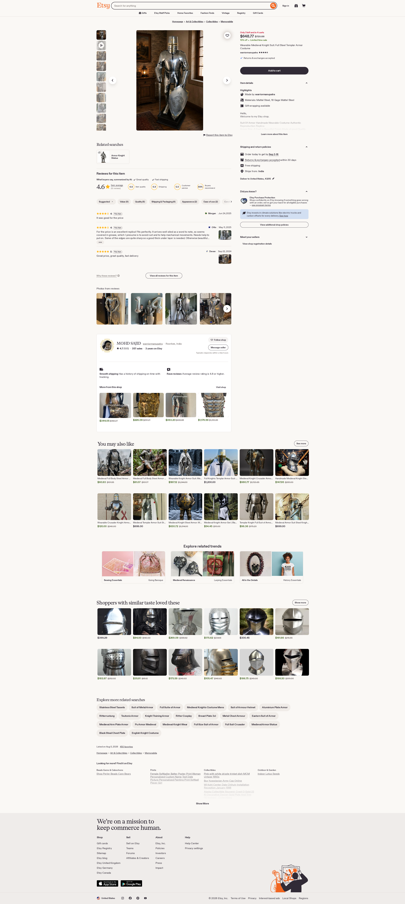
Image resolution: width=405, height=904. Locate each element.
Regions (303, 898)
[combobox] (190, 5)
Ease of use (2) (211, 201)
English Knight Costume (146, 734)
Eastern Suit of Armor (265, 717)
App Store (107, 883)
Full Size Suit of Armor (207, 725)
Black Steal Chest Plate (113, 734)
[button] (218, 347)
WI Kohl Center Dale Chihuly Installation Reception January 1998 (226, 786)
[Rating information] (118, 348)
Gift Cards (258, 13)
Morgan (212, 213)
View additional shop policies (274, 224)
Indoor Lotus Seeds (269, 773)
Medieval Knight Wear (176, 725)
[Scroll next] (231, 201)
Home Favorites (185, 13)
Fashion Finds (207, 13)
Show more (300, 602)
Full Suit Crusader (236, 725)
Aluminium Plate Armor (276, 708)
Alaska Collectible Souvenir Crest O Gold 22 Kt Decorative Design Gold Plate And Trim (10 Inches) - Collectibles (229, 794)
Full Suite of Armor (171, 708)
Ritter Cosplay (185, 717)
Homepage (177, 21)
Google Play (131, 883)
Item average (117, 185)
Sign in (285, 5)
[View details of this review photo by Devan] (225, 259)
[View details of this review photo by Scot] (112, 309)
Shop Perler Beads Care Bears (114, 773)
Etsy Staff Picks (162, 13)
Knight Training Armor (158, 717)
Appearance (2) (189, 201)
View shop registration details (257, 243)
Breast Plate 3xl (208, 717)
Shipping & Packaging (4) (163, 201)
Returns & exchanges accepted (262, 159)
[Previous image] (112, 80)
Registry (241, 13)
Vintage (226, 13)
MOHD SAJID (129, 343)
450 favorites (126, 746)
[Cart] (304, 5)
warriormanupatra (249, 52)
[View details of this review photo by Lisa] (147, 309)
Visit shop (221, 387)
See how (283, 215)
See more (301, 443)
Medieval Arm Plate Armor (115, 725)
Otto (214, 227)
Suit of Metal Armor (143, 708)
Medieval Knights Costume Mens (207, 708)
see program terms (261, 205)
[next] (227, 309)
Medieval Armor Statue (266, 725)
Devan (212, 251)
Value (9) (124, 201)
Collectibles (212, 21)
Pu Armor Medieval (147, 725)
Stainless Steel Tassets (113, 708)
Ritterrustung (108, 717)
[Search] (273, 5)
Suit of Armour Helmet (244, 708)
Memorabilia (227, 21)
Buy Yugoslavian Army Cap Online (223, 780)
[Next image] (227, 80)
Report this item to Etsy (219, 134)
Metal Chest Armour (235, 717)
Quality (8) (140, 201)
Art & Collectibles (194, 21)
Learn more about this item (274, 134)
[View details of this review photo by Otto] (225, 235)
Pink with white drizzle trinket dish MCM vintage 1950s (227, 775)
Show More (202, 803)
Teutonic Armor (131, 717)
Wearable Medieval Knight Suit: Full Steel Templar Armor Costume (271, 47)
